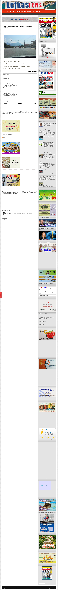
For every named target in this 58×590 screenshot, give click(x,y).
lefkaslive (4, 212)
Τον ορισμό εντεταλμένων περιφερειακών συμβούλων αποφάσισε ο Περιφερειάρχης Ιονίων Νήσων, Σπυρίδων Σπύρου (49, 162)
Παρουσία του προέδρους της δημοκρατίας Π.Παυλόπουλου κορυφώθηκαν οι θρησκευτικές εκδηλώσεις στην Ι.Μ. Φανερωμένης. (10, 90)
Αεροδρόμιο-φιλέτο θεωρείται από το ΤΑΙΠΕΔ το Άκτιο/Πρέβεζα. (49, 169)
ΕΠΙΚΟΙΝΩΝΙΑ (38, 11)
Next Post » (35, 103)
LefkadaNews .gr (10, 588)
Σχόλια (4, 137)
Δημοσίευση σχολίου (6, 101)
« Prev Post (5, 103)
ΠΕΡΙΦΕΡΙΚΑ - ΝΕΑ (30, 11)
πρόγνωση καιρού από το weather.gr (47, 439)
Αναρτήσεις (5, 136)
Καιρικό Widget (45, 485)
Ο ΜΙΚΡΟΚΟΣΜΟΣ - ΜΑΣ (21, 11)
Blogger (54, 588)
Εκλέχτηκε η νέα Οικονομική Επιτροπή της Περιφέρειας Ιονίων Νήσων (49, 124)
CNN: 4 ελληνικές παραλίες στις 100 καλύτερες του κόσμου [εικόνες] (49, 137)
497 (3, 87)
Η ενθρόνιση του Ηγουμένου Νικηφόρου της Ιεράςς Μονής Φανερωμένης (10, 86)
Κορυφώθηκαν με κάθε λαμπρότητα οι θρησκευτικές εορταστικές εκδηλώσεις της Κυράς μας (10, 80)
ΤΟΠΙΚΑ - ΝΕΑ (12, 11)
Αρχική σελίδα (5, 11)
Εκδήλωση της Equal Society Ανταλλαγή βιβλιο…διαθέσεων (48, 182)
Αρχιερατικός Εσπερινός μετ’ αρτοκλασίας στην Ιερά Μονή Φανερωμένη (10, 84)
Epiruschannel (32, 71)
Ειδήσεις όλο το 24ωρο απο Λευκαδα (8, 213)
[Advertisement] (47, 260)
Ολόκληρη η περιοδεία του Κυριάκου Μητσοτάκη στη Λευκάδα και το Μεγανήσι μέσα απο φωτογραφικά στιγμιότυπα (10, 94)
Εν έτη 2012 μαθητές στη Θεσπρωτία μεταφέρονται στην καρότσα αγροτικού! (17, 26)
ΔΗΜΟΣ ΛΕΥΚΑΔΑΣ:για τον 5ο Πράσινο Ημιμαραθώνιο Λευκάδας (48, 143)
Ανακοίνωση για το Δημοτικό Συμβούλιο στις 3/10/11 (48, 130)
